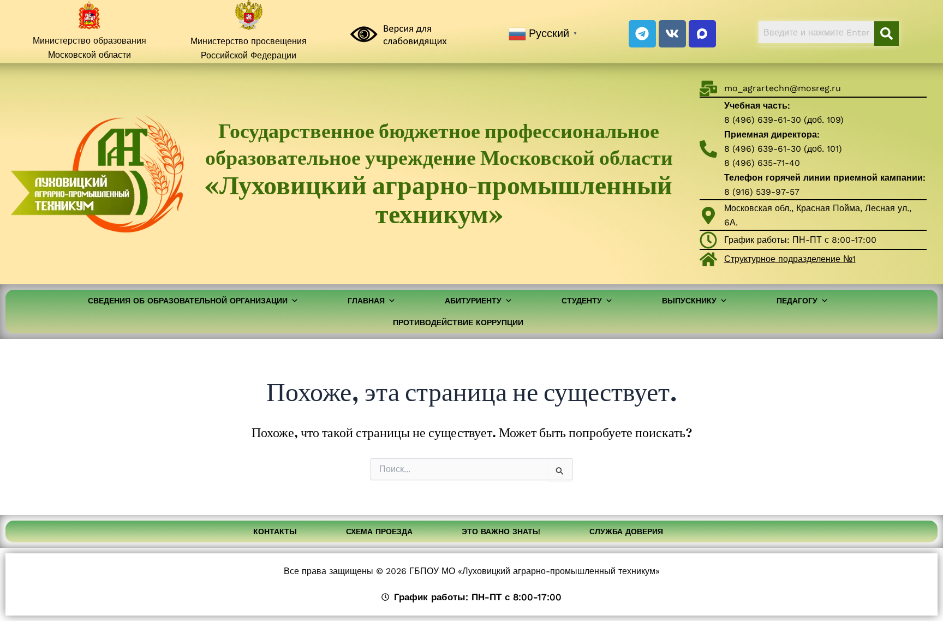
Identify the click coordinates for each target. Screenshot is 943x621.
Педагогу (797, 300)
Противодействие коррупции (458, 322)
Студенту (582, 300)
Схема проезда (379, 531)
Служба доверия (626, 531)
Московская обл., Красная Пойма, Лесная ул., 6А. (817, 215)
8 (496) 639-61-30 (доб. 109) (784, 120)
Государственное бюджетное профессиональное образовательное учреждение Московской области (439, 173)
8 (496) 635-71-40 (762, 163)
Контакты (275, 531)
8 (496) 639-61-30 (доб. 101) (783, 149)
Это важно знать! (501, 531)
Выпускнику (689, 300)
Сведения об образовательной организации (188, 300)
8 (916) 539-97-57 (761, 192)
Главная (366, 300)
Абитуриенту (473, 300)
